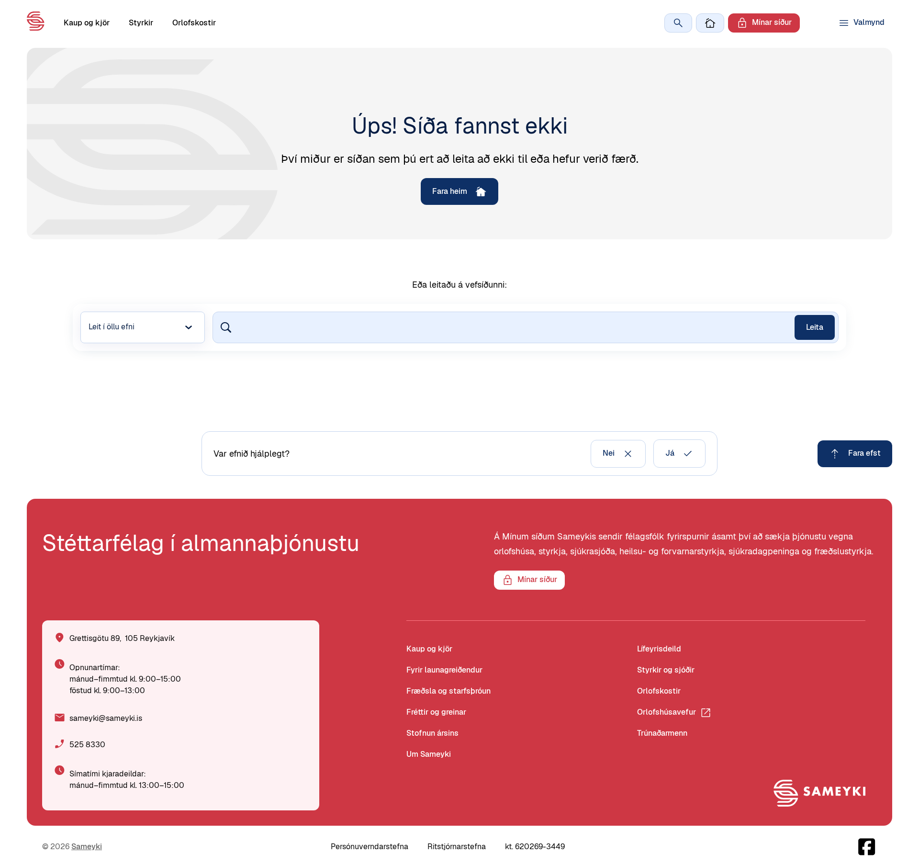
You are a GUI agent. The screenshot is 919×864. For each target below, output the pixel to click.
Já (669, 453)
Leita (814, 327)
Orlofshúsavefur (666, 712)
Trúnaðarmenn (662, 733)
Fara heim (449, 191)
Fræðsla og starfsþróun (448, 691)
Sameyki (86, 847)
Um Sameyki (428, 754)
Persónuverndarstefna (369, 847)
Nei (609, 453)
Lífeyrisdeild (659, 649)
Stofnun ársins (432, 733)
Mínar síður (772, 22)
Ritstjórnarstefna (456, 847)
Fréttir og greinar (436, 712)
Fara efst (864, 453)
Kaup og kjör (87, 23)
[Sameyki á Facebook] (867, 846)
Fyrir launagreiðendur (444, 670)
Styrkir (141, 23)
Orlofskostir (194, 23)
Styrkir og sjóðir (666, 670)
